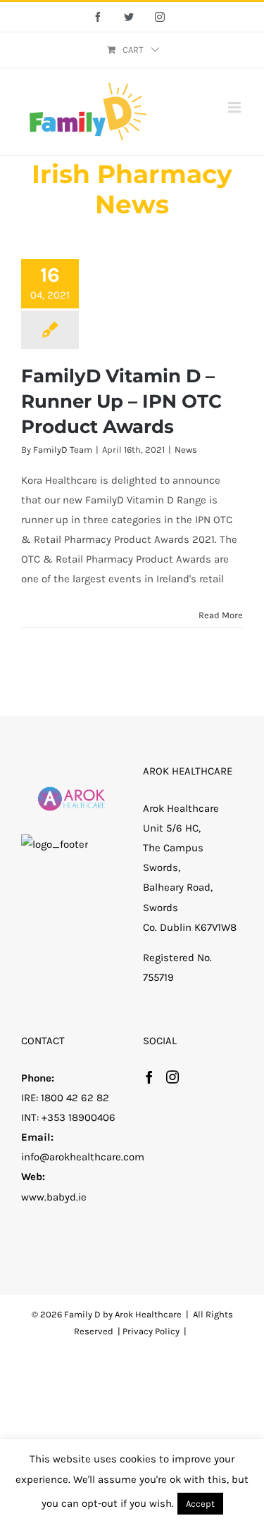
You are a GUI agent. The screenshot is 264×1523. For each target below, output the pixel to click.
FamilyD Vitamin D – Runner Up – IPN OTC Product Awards (121, 401)
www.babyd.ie (54, 1197)
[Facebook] (149, 1076)
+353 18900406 (78, 1117)
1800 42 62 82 (75, 1097)
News (186, 449)
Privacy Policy (151, 1331)
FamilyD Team (62, 449)
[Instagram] (172, 1076)
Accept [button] (200, 1503)
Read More (221, 615)
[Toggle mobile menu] (235, 107)
